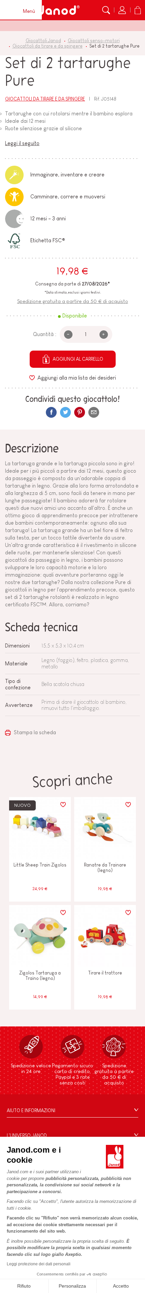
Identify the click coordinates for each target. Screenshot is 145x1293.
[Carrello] (137, 10)
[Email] (93, 412)
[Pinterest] (79, 412)
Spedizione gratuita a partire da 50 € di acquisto (72, 301)
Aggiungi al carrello (78, 359)
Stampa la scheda (34, 732)
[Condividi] (51, 412)
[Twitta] (65, 412)
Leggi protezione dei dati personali (38, 1264)
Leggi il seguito (22, 143)
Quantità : (44, 334)
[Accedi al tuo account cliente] (122, 10)
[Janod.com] (58, 10)
